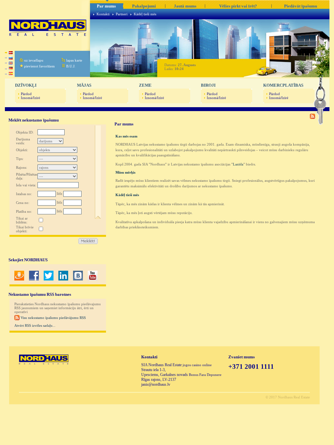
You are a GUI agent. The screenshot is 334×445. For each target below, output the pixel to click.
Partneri (122, 14)
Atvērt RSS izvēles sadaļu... (34, 325)
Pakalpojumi (144, 6)
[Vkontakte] (78, 279)
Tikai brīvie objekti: (25, 229)
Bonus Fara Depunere (205, 375)
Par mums (106, 6)
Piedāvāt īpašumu (300, 6)
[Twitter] (48, 279)
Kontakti (103, 14)
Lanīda (238, 164)
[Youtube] (93, 279)
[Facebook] (34, 279)
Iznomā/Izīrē (30, 98)
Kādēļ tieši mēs (145, 14)
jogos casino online (197, 365)
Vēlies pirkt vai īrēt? (238, 6)
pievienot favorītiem (39, 66)
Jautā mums (185, 6)
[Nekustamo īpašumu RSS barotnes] (312, 118)
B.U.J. (70, 66)
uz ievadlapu (33, 60)
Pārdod (26, 94)
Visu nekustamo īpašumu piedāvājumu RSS (53, 318)
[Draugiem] (19, 279)
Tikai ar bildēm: (22, 220)
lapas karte (74, 60)
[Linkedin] (63, 279)
